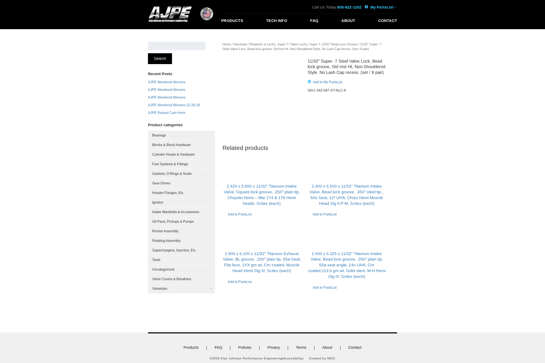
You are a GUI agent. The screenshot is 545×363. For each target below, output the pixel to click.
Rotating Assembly (166, 240)
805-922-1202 (349, 7)
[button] (325, 82)
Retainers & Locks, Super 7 (269, 44)
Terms (301, 347)
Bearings (159, 135)
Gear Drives (161, 183)
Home (226, 44)
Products (232, 21)
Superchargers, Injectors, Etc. (174, 250)
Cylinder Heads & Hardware (173, 154)
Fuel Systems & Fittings (170, 164)
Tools (156, 260)
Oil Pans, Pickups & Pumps (173, 221)
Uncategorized (163, 269)
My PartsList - (383, 7)
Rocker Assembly (165, 231)
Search (160, 58)
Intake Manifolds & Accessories (175, 212)
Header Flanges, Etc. (168, 193)
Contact (387, 21)
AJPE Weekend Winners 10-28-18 (174, 105)
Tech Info (276, 21)
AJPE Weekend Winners (166, 82)
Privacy (273, 347)
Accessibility (293, 358)
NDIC (331, 358)
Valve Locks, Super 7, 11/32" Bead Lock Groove (324, 44)
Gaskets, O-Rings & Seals (172, 173)
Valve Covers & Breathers (171, 279)
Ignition (157, 202)
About (348, 21)
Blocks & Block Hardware (171, 145)
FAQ (314, 21)
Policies (244, 347)
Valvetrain (159, 288)
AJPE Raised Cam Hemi (166, 113)
